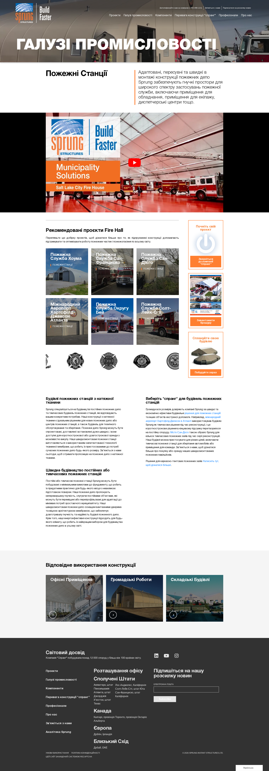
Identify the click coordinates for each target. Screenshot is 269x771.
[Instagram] (176, 655)
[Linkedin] (156, 655)
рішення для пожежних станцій (203, 413)
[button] (138, 15)
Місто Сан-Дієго (179, 432)
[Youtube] (166, 655)
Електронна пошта (164, 684)
